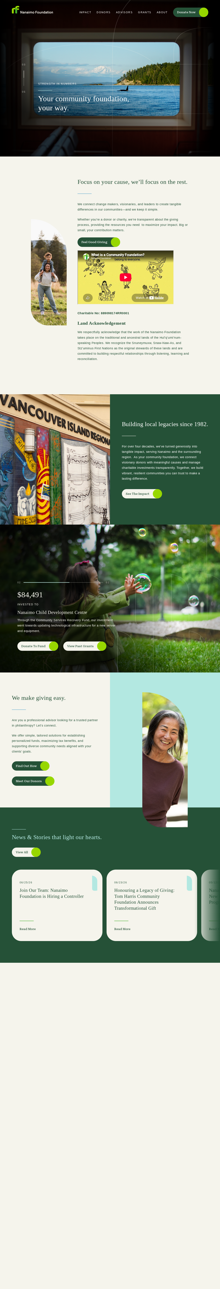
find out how (26, 766)
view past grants (80, 646)
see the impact (137, 493)
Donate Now (186, 12)
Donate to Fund (33, 646)
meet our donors (29, 781)
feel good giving (94, 242)
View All (22, 852)
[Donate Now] (209, 1273)
